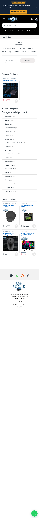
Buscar (34, 25)
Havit (4, 203)
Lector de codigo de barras (14, 143)
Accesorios (6, 78)
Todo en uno (9, 184)
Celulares (8, 124)
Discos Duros (9, 131)
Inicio (3, 37)
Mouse (8, 203)
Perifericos (8, 161)
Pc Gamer (13, 31)
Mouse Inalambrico (8, 232)
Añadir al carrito (16, 101)
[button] (34, 513)
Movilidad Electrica (11, 154)
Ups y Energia (9, 187)
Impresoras (8, 139)
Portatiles (21, 31)
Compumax (24, 231)
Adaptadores (12, 78)
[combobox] (17, 25)
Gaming (7, 135)
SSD (30, 203)
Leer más (34, 226)
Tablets (7, 180)
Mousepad (13, 203)
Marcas (7, 146)
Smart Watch (9, 176)
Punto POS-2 (9, 169)
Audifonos (8, 120)
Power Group (9, 165)
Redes (7, 172)
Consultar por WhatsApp (18, 11)
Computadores (5, 31)
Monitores (8, 150)
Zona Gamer (9, 191)
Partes (29, 31)
